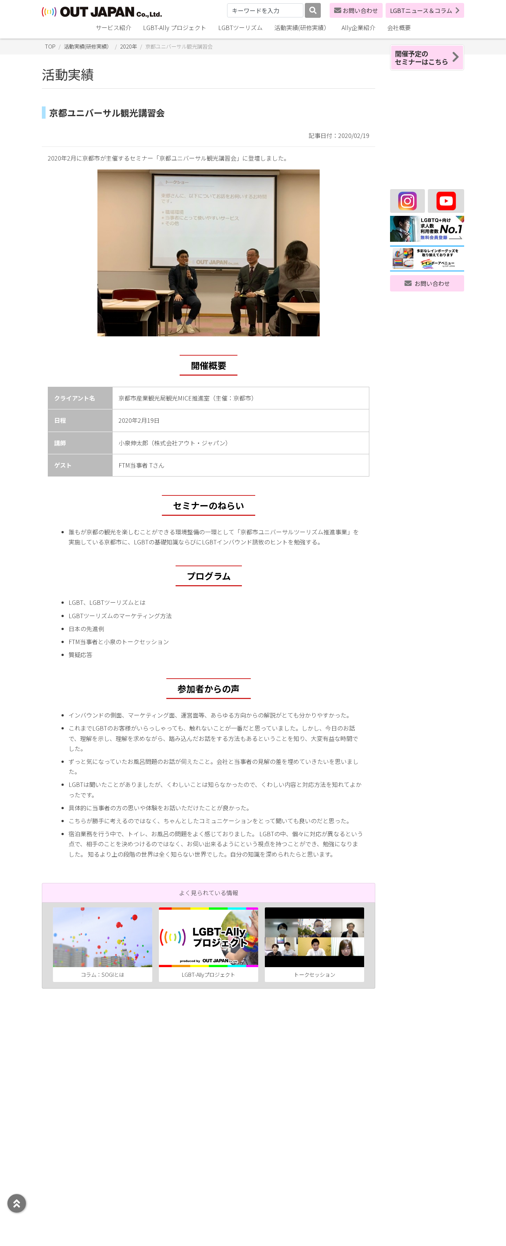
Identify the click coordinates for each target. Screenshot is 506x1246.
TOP (50, 46)
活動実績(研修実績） (302, 27)
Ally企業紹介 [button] (358, 27)
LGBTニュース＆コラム (421, 10)
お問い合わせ (360, 10)
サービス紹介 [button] (113, 27)
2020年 (128, 46)
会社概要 (399, 27)
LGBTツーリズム (240, 27)
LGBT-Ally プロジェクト (174, 27)
